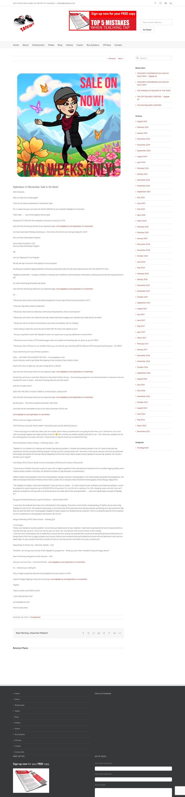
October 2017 (142, 297)
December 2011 (143, 431)
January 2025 (142, 133)
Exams (17, 728)
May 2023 (141, 209)
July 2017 (141, 314)
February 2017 (143, 344)
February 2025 (143, 127)
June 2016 (141, 390)
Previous (112, 58)
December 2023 (143, 180)
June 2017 (141, 320)
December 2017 (143, 285)
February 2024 (143, 168)
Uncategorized (35, 617)
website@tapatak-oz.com (66, 3)
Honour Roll (19, 752)
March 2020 (141, 221)
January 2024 (142, 174)
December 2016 (143, 355)
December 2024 (143, 139)
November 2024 (143, 145)
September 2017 (143, 302)
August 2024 (142, 156)
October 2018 (142, 256)
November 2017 (143, 291)
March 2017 (141, 338)
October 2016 (142, 367)
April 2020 (141, 215)
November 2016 (143, 361)
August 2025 (142, 121)
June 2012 (141, 414)
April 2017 (141, 332)
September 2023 (143, 191)
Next (120, 58)
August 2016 (142, 379)
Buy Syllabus (20, 734)
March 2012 (141, 425)
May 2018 (141, 267)
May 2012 (141, 420)
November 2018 (143, 250)
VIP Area (18, 740)
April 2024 (141, 162)
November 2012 (143, 396)
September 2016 (143, 373)
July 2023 (141, 197)
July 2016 (141, 384)
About (17, 699)
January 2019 (142, 238)
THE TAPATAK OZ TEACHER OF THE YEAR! (154, 90)
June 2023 (141, 203)
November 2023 (143, 185)
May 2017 (141, 326)
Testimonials (19, 705)
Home (17, 693)
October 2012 (142, 402)
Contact (18, 746)
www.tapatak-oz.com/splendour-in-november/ (74, 226)
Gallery (17, 722)
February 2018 (143, 273)
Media (17, 711)
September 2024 (143, 150)
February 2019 (143, 232)
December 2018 (143, 244)
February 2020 (143, 227)
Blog (16, 717)
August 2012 (142, 408)
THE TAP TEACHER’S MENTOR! (149, 105)
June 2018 (141, 262)
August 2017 (142, 308)
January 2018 (142, 279)
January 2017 (142, 349)
